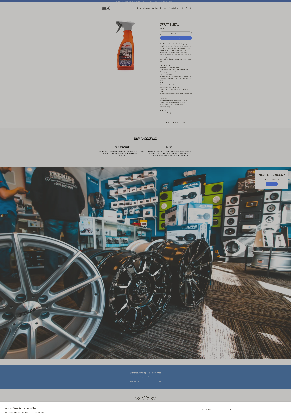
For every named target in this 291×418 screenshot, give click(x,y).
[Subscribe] (230, 409)
